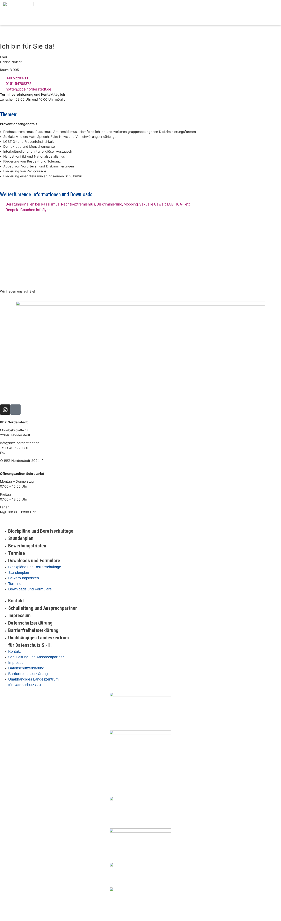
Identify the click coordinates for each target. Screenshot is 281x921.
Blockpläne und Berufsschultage (40, 531)
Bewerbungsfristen (27, 546)
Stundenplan (21, 538)
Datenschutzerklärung (30, 623)
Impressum (19, 615)
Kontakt (16, 601)
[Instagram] (5, 409)
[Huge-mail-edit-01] (15, 409)
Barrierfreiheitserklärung (33, 630)
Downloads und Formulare (34, 560)
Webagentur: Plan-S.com (64, 461)
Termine (16, 553)
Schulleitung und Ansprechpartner (42, 608)
